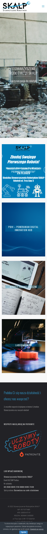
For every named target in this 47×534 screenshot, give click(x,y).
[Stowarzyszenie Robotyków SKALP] (16, 6)
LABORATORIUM (23, 345)
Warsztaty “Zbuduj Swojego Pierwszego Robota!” (23, 170)
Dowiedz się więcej (36, 529)
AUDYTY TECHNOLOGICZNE (23, 286)
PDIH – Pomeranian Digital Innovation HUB (23, 228)
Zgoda (23, 532)
